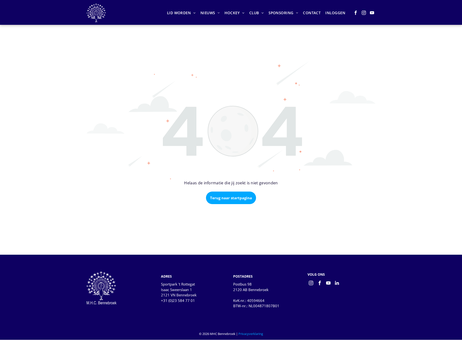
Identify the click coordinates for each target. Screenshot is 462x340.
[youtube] (372, 13)
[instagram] (364, 13)
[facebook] (356, 13)
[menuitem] (181, 13)
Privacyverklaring (250, 334)
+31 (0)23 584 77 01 (178, 300)
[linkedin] (337, 284)
